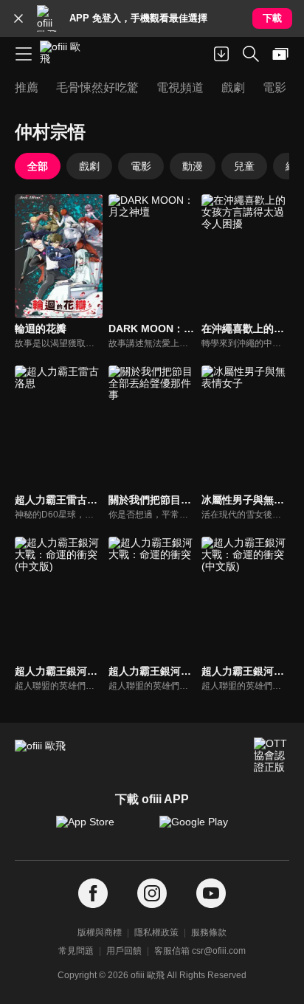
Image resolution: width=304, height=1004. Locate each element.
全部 (37, 166)
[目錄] (23, 54)
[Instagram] (152, 893)
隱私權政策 (156, 932)
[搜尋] (251, 54)
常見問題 (76, 951)
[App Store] (100, 829)
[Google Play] (203, 829)
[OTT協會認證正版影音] (271, 755)
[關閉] (18, 18)
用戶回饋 (124, 951)
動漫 (192, 166)
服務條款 (209, 932)
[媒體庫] (280, 54)
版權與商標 (99, 932)
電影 (141, 166)
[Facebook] (93, 893)
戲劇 (89, 166)
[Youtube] (211, 893)
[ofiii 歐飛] (65, 54)
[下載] (221, 54)
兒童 (244, 166)
